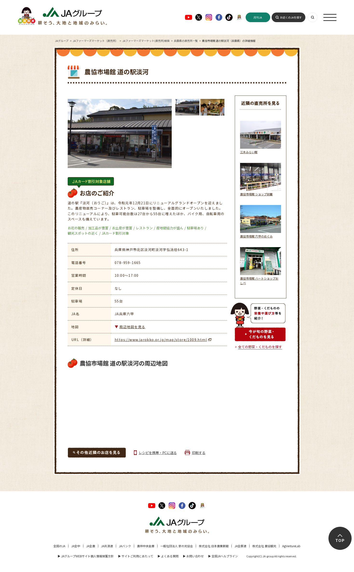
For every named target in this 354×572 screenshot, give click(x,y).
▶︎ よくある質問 (167, 556)
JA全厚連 (240, 546)
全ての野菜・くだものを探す (260, 346)
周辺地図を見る (132, 326)
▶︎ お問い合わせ (193, 556)
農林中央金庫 (145, 546)
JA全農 (90, 546)
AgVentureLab (291, 546)
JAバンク (125, 546)
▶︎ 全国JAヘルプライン (223, 556)
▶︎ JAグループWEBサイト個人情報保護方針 (86, 556)
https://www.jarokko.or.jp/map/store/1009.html (161, 339)
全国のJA (59, 546)
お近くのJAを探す (291, 17)
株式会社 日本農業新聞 (214, 546)
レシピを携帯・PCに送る (158, 452)
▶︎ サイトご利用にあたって (135, 556)
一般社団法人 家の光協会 (176, 546)
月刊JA (258, 17)
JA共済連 (107, 546)
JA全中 (75, 546)
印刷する (198, 452)
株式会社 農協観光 (264, 546)
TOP (339, 540)
